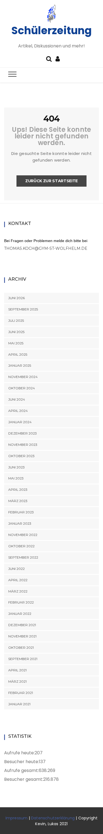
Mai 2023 (16, 478)
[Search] (49, 58)
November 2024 (23, 377)
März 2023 (17, 501)
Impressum (16, 818)
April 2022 (17, 580)
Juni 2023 (16, 467)
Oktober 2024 (21, 388)
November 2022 (22, 535)
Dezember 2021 (22, 625)
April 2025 (17, 354)
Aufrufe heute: (19, 753)
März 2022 (17, 591)
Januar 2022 (19, 614)
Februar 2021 (20, 693)
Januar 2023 (19, 523)
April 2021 (17, 670)
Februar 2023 (21, 512)
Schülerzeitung (51, 30)
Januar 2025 (19, 365)
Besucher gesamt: (23, 779)
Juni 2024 (16, 399)
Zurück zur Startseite (51, 180)
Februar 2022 (21, 602)
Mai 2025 (15, 343)
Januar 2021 (19, 704)
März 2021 (17, 681)
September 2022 (23, 557)
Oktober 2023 (21, 456)
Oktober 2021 (21, 647)
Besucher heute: (21, 761)
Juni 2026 (16, 298)
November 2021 (22, 636)
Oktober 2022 (21, 546)
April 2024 (18, 411)
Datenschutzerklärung (53, 818)
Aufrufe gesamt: (21, 770)
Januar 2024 (20, 422)
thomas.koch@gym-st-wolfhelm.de (45, 248)
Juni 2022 (16, 569)
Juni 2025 (16, 332)
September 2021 (22, 659)
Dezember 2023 (22, 433)
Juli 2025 (16, 320)
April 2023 (17, 489)
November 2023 (22, 445)
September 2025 (23, 309)
